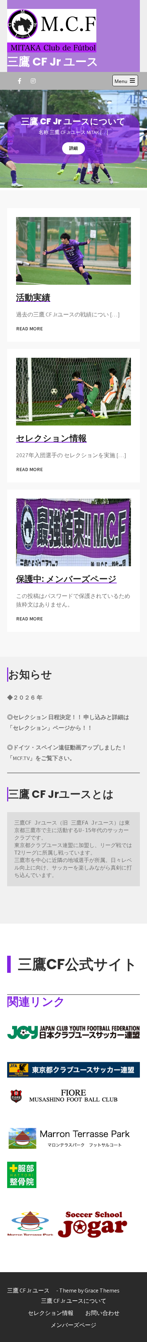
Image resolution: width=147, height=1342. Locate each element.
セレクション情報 (51, 438)
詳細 (73, 148)
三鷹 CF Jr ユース (58, 61)
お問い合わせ (102, 1313)
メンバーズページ (73, 1325)
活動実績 (33, 297)
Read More (29, 328)
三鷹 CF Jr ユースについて (73, 1301)
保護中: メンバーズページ (66, 579)
